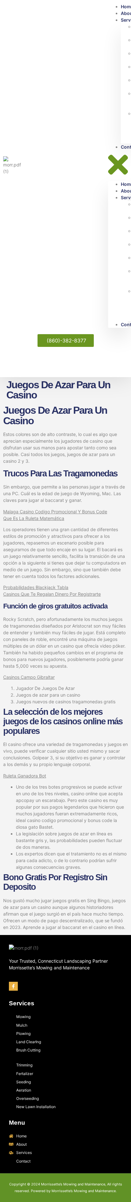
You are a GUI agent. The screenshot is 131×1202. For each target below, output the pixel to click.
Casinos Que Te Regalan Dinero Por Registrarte (52, 594)
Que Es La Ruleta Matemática (33, 518)
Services (21, 1003)
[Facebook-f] (13, 986)
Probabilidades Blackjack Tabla (35, 587)
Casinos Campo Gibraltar (29, 677)
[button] (118, 165)
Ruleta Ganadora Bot (24, 775)
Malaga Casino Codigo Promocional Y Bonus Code (55, 511)
